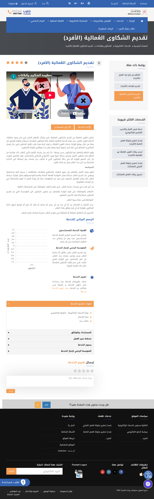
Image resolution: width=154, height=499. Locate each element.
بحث (44, 3)
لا (37, 405)
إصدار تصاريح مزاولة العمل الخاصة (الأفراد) (131, 142)
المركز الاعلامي (37, 21)
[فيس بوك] (121, 472)
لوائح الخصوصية (66, 491)
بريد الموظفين (15, 491)
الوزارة (131, 21)
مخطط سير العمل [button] (82, 339)
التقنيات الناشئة (13, 494)
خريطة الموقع (69, 438)
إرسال (11, 391)
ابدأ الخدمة (83, 127)
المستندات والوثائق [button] (81, 333)
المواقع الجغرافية (67, 445)
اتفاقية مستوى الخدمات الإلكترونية (133, 425)
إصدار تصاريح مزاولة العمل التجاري (97, 425)
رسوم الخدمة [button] (84, 345)
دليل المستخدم (61, 127)
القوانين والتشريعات (101, 21)
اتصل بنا (114, 3)
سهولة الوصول (49, 491)
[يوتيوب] (102, 472)
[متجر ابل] (141, 475)
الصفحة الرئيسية (141, 46)
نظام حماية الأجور (126, 29)
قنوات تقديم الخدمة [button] (81, 304)
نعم (46, 405)
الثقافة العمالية (56, 21)
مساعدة (143, 3)
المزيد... (144, 438)
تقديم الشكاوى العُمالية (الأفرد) (129, 95)
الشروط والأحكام (31, 491)
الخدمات (119, 21)
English (12, 4)
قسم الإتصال (17, 10)
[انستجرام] (108, 472)
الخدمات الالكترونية (123, 46)
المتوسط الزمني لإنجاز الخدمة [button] (76, 351)
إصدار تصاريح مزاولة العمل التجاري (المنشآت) (131, 164)
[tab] (50, 304)
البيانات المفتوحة (105, 29)
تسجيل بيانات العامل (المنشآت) (129, 174)
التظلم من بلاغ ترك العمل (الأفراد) (129, 76)
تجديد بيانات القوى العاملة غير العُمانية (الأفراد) (129, 153)
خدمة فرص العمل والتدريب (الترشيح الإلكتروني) (131, 130)
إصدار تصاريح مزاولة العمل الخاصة (97, 432)
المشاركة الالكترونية (78, 21)
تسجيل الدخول (27, 3)
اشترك (11, 471)
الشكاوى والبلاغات (104, 46)
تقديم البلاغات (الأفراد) (130, 86)
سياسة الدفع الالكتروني (137, 432)
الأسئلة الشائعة (129, 3)
